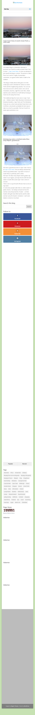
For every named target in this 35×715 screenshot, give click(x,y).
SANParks (15, 497)
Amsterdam (18, 472)
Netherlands (21, 491)
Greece (20, 486)
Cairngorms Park (22, 480)
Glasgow (14, 486)
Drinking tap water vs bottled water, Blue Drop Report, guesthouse (16, 139)
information (15, 489)
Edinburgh (21, 483)
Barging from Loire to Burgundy (11, 475)
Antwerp (24, 472)
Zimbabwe (24, 502)
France (27, 483)
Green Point (26, 486)
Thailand (13, 499)
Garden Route (7, 486)
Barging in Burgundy (26, 475)
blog (21, 478)
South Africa (7, 499)
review (5, 494)
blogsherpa (26, 478)
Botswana (14, 480)
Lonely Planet (7, 491)
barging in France (8, 478)
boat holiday (7, 480)
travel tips (6, 502)
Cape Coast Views (14, 71)
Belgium (16, 478)
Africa (12, 472)
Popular (10, 464)
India (9, 489)
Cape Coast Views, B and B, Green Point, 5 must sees (16, 41)
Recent (24, 464)
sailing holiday (7, 497)
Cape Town (15, 483)
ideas (5, 489)
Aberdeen (6, 472)
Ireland (21, 489)
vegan (11, 502)
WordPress (26, 706)
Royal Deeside (21, 494)
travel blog (27, 499)
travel (22, 499)
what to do (17, 502)
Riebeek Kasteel (12, 494)
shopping (27, 497)
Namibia (14, 491)
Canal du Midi (7, 483)
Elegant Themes (14, 706)
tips (18, 499)
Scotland (21, 497)
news (26, 491)
